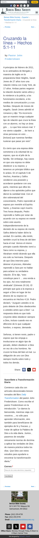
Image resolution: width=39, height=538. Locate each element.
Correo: (8, 466)
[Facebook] (30, 526)
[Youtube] (18, 6)
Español (25, 17)
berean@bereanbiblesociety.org (22, 520)
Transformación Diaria (12, 20)
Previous (6, 27)
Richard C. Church (24, 536)
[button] (36, 12)
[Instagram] (21, 6)
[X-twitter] (14, 6)
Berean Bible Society (12, 17)
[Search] (28, 2)
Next (33, 27)
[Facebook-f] (11, 6)
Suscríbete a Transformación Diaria (19, 380)
